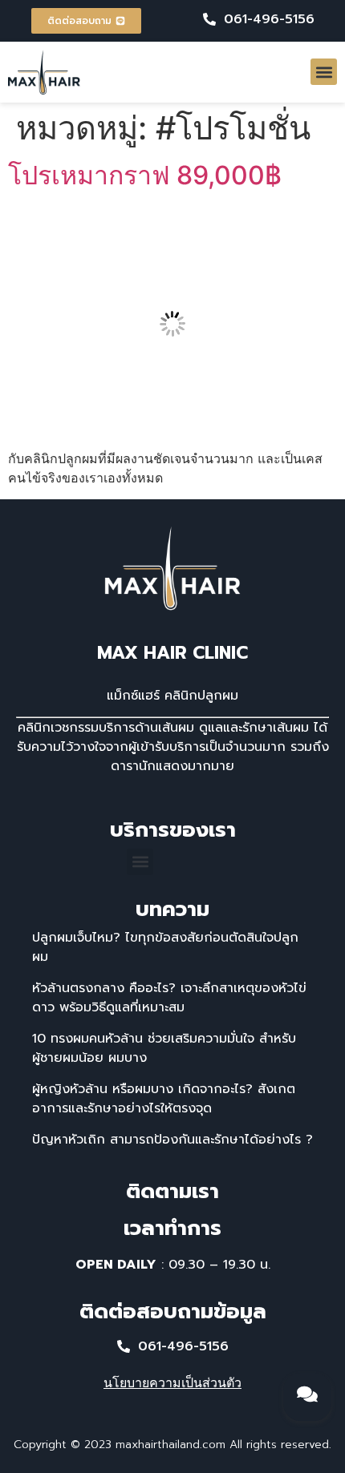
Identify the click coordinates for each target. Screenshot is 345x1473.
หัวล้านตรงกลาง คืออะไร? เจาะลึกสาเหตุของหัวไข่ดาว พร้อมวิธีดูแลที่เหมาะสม (169, 998)
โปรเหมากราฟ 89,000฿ (145, 175)
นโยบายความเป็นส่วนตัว (173, 1382)
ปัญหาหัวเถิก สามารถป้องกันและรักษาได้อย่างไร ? (172, 1139)
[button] (323, 72)
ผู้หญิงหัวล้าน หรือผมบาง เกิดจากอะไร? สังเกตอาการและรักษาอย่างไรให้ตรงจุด (163, 1099)
